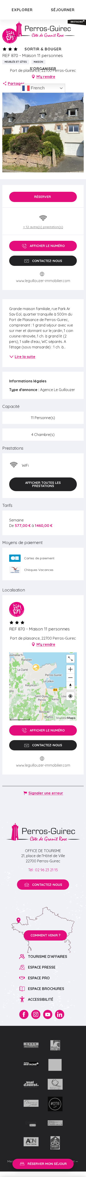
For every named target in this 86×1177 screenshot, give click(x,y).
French (37, 88)
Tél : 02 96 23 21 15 (43, 870)
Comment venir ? (45, 935)
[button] (43, 484)
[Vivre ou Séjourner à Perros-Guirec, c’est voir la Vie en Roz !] (43, 29)
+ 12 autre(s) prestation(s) (43, 227)
